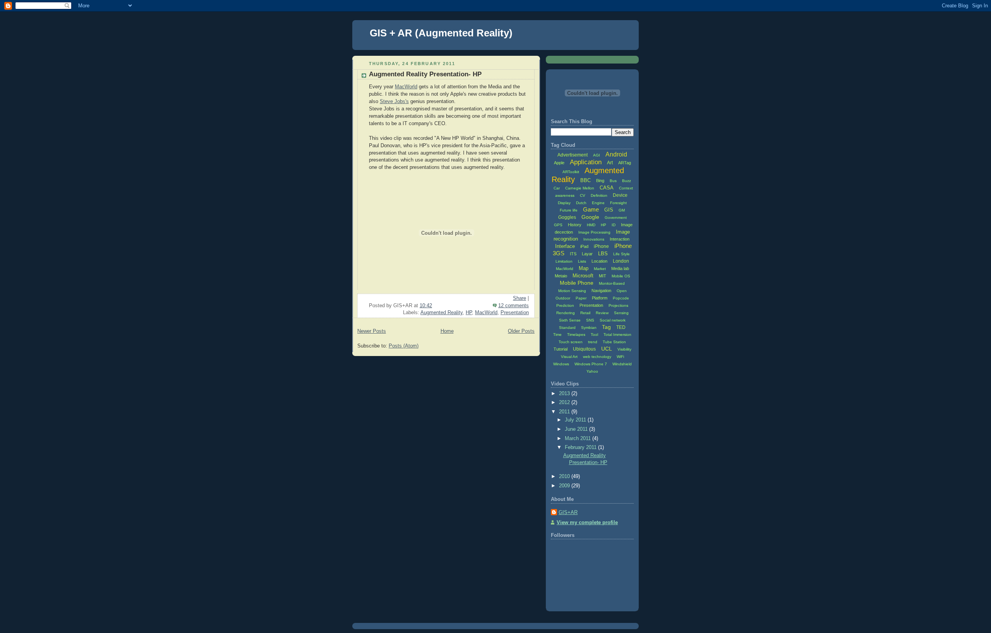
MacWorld (406, 86)
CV (582, 195)
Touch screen (571, 342)
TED (621, 327)
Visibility (624, 349)
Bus (613, 181)
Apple (559, 162)
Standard (567, 327)
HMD (591, 225)
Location (599, 261)
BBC (585, 180)
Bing (600, 180)
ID (614, 225)
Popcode (621, 298)
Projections (618, 305)
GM (622, 210)
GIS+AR (568, 512)
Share (519, 298)
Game (591, 209)
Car (557, 188)
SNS (590, 320)
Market (600, 269)
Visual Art (569, 356)
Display (564, 203)
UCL (606, 349)
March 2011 (578, 438)
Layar (587, 253)
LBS (603, 253)
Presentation (515, 312)
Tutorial (561, 349)
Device (620, 195)
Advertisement (572, 155)
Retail (585, 313)
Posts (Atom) (403, 346)
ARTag (624, 162)
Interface (565, 246)
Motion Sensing (572, 291)
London (621, 261)
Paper (581, 298)
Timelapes (576, 334)
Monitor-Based (612, 283)
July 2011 (576, 420)
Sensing (621, 313)
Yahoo (592, 371)
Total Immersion (617, 334)
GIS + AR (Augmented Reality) (441, 33)
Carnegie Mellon (579, 188)
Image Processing (594, 232)
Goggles (567, 217)
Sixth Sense (570, 320)
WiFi (620, 356)
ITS (573, 253)
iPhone (601, 246)
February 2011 (581, 447)
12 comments (513, 305)
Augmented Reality (441, 312)
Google (590, 217)
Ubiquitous (584, 349)
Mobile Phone (576, 283)
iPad (584, 246)
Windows (561, 364)
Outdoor (563, 298)
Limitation (564, 261)
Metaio (561, 275)
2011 (565, 412)
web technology (597, 356)
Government (616, 217)
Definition (599, 195)
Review (602, 313)
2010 (565, 476)
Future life (569, 210)
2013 (565, 393)
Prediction (565, 305)
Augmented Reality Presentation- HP (425, 74)
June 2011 (577, 429)
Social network (613, 320)
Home (447, 331)
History (574, 224)
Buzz (626, 181)
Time (557, 334)
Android (616, 154)
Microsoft (583, 276)
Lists (582, 261)
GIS (608, 210)
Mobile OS (621, 276)
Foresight (618, 203)
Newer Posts (371, 331)
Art (610, 162)
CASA (607, 188)
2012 (565, 402)
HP (469, 312)
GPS (558, 225)
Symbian (589, 327)
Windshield (622, 364)
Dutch (581, 203)
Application (586, 162)
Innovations (593, 239)
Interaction (619, 239)
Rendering (565, 313)
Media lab (620, 268)
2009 (565, 486)
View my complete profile (587, 522)
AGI (596, 155)
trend (592, 342)
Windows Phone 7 (590, 364)
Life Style (621, 254)
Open (622, 291)
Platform (599, 298)
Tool (594, 334)
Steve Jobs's (394, 101)
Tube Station (614, 342)
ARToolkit (570, 172)
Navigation (601, 290)
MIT (602, 275)
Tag (606, 327)
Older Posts (521, 331)
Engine (598, 203)
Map (583, 268)
